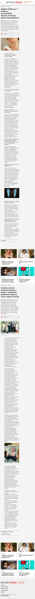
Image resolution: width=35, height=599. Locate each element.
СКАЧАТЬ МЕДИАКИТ (4, 586)
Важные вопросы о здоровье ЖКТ (26, 262)
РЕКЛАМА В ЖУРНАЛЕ (4, 590)
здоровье (3, 240)
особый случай (5, 534)
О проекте (3, 585)
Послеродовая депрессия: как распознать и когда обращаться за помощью (8, 281)
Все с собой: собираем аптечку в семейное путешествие (24, 281)
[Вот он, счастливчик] (11, 453)
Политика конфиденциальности (5, 595)
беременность (5, 531)
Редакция (3, 592)
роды (11, 531)
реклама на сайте (4, 588)
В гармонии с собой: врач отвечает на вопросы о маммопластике (8, 263)
